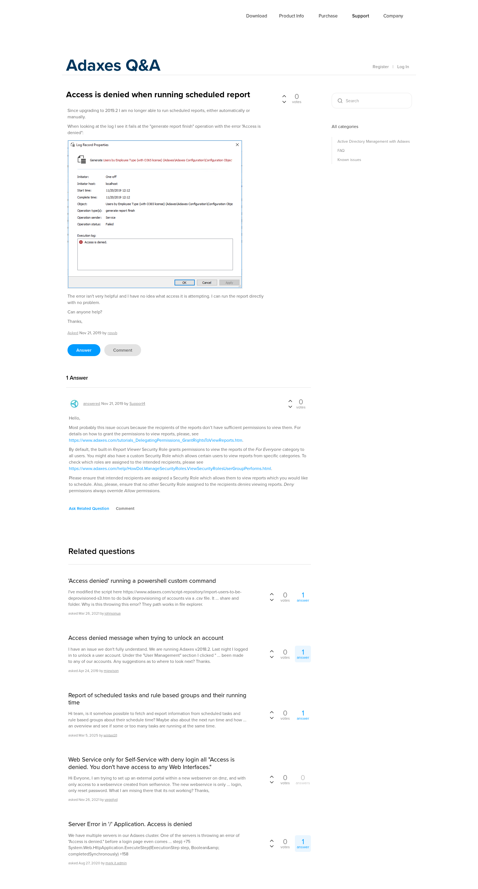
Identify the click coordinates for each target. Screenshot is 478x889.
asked (72, 333)
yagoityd (111, 799)
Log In (403, 66)
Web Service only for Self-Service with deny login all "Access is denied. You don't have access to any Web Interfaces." (151, 763)
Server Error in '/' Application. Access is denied (130, 824)
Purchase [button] (328, 15)
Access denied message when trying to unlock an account (145, 638)
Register (381, 66)
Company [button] (393, 15)
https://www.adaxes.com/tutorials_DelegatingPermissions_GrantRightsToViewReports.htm (155, 440)
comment (122, 350)
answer (84, 350)
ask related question (89, 508)
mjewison (111, 670)
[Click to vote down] (284, 101)
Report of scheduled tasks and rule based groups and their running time (157, 699)
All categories (345, 126)
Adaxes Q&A (113, 65)
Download (256, 15)
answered (91, 404)
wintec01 (110, 735)
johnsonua (113, 613)
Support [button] (360, 15)
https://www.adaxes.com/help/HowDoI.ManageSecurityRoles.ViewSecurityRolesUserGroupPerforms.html (170, 468)
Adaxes (86, 16)
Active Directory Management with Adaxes (373, 141)
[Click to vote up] (284, 96)
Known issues (349, 160)
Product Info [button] (291, 15)
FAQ (341, 151)
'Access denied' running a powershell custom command (142, 580)
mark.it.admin (116, 863)
